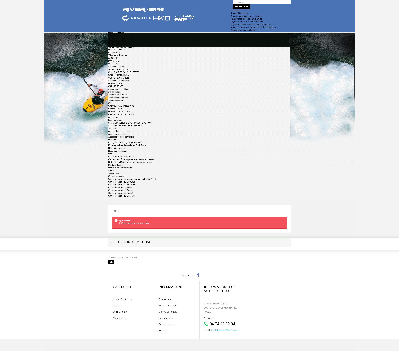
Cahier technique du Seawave (121, 182)
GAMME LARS (115, 83)
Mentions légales (116, 165)
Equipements (114, 52)
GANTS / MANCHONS (118, 75)
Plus (110, 154)
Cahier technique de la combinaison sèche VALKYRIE (132, 179)
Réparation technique (117, 151)
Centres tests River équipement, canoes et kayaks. (131, 159)
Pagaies (112, 36)
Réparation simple (116, 148)
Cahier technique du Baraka (120, 190)
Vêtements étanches (117, 55)
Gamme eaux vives (117, 41)
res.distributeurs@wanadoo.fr (224, 330)
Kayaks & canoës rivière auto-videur (247, 21)
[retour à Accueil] (115, 211)
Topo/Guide (113, 173)
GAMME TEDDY (116, 86)
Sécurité (112, 128)
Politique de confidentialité (120, 168)
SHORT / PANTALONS (118, 69)
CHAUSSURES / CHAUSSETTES (123, 72)
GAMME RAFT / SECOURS (121, 114)
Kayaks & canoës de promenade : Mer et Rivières (253, 27)
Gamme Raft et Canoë (118, 44)
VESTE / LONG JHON (118, 78)
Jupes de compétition (118, 97)
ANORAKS (113, 58)
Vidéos (111, 170)
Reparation (113, 139)
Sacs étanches (115, 120)
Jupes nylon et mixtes (118, 95)
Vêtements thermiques (118, 80)
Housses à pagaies (117, 50)
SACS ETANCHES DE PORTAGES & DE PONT (130, 123)
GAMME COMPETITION (119, 111)
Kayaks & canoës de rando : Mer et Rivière (250, 24)
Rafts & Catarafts (116, 33)
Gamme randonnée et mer (120, 38)
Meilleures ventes (168, 311)
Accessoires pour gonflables (243, 30)
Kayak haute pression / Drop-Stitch (246, 19)
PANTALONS (114, 61)
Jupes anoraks (115, 92)
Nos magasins (166, 318)
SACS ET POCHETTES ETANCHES (125, 125)
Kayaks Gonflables (239, 13)
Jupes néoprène (115, 100)
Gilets (111, 103)
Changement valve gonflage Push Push (126, 142)
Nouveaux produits (168, 305)
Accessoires (114, 117)
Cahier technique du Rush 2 (120, 193)
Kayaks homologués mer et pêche (246, 16)
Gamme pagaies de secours (121, 47)
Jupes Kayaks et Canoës (119, 89)
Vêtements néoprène (117, 66)
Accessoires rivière (117, 134)
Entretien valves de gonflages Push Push (127, 145)
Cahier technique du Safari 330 (122, 184)
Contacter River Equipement (121, 156)
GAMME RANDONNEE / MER (122, 106)
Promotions (165, 299)
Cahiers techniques (117, 176)
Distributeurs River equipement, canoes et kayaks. (131, 162)
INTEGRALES (114, 64)
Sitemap (163, 330)
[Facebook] (198, 275)
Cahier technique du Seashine (121, 196)
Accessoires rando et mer (120, 131)
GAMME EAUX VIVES (118, 109)
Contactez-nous (167, 324)
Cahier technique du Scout (120, 187)
